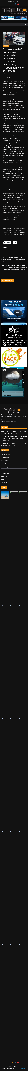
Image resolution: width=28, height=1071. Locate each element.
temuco (13, 74)
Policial (3, 470)
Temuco (3, 479)
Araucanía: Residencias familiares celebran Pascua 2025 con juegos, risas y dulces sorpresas (14, 260)
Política (3, 473)
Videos (3, 482)
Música (3, 460)
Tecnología (4, 476)
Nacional (3, 464)
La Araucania (6, 45)
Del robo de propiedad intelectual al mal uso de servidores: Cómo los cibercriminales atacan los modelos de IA (13, 267)
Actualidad (4, 454)
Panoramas (4, 467)
